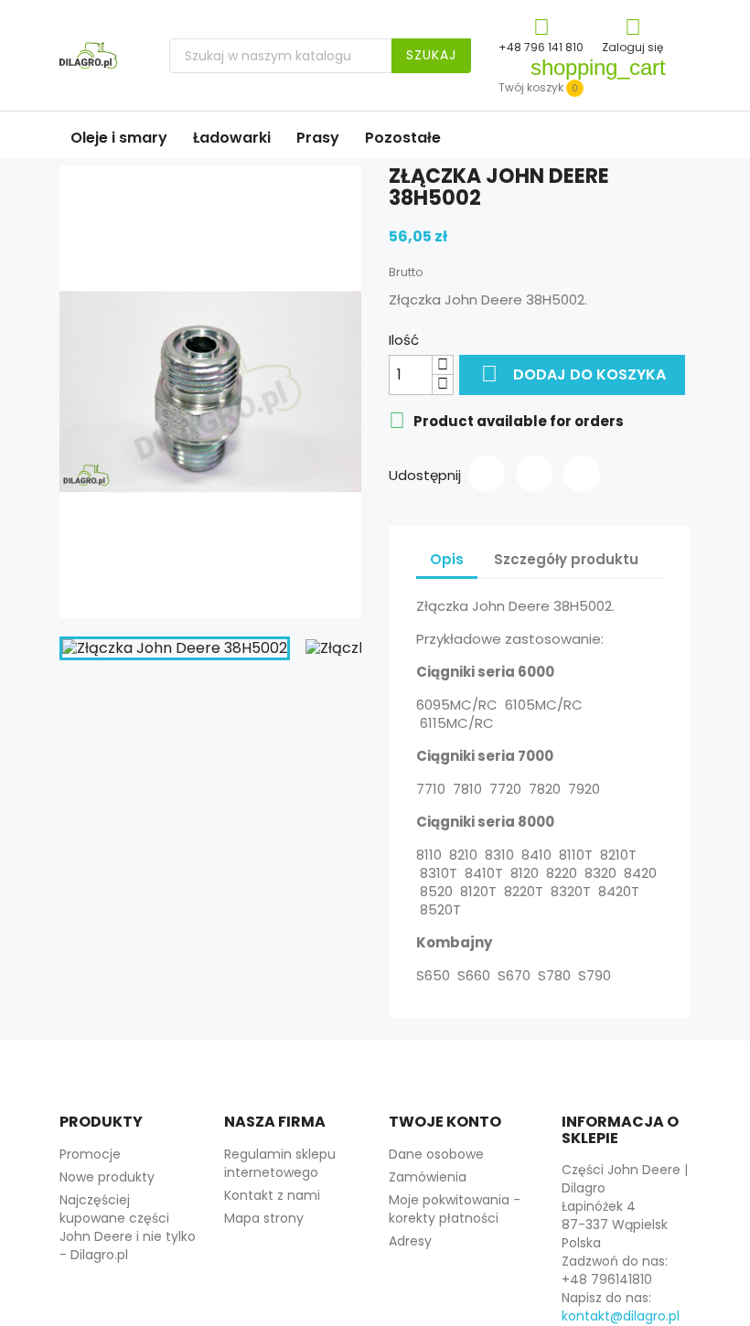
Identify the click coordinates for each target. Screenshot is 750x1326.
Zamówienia (427, 1177)
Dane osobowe (436, 1154)
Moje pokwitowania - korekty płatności (454, 1209)
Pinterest (581, 473)
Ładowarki (232, 137)
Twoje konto (445, 1121)
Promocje (90, 1154)
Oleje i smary (118, 137)
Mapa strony (264, 1218)
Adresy (410, 1241)
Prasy (317, 137)
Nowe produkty (107, 1177)
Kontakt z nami (272, 1195)
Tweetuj (534, 473)
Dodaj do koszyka (573, 373)
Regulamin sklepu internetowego (280, 1163)
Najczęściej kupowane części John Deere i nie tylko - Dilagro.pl (127, 1227)
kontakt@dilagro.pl (621, 1316)
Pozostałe (403, 137)
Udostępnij (486, 473)
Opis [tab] (447, 559)
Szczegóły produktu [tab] (566, 559)
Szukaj (431, 55)
